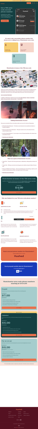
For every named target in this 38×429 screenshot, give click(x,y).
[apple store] (32, 3)
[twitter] (19, 419)
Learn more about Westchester (6, 94)
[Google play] (34, 3)
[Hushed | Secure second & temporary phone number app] (2, 3)
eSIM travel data (21, 378)
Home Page (19, 254)
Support (19, 413)
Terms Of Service (27, 415)
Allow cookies (29, 219)
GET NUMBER (4, 20)
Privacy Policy (26, 413)
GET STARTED (19, 192)
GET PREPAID (19, 307)
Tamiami (28, 97)
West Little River (23, 97)
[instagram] (20, 419)
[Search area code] (9, 404)
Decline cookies (19, 219)
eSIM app (19, 269)
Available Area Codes (12, 415)
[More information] (19, 1)
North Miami (20, 98)
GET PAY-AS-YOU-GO (19, 359)
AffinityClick (22, 427)
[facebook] (17, 419)
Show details (31, 216)
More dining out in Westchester (7, 137)
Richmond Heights (7, 98)
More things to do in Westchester (8, 172)
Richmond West (13, 98)
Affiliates (20, 415)
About (9, 413)
